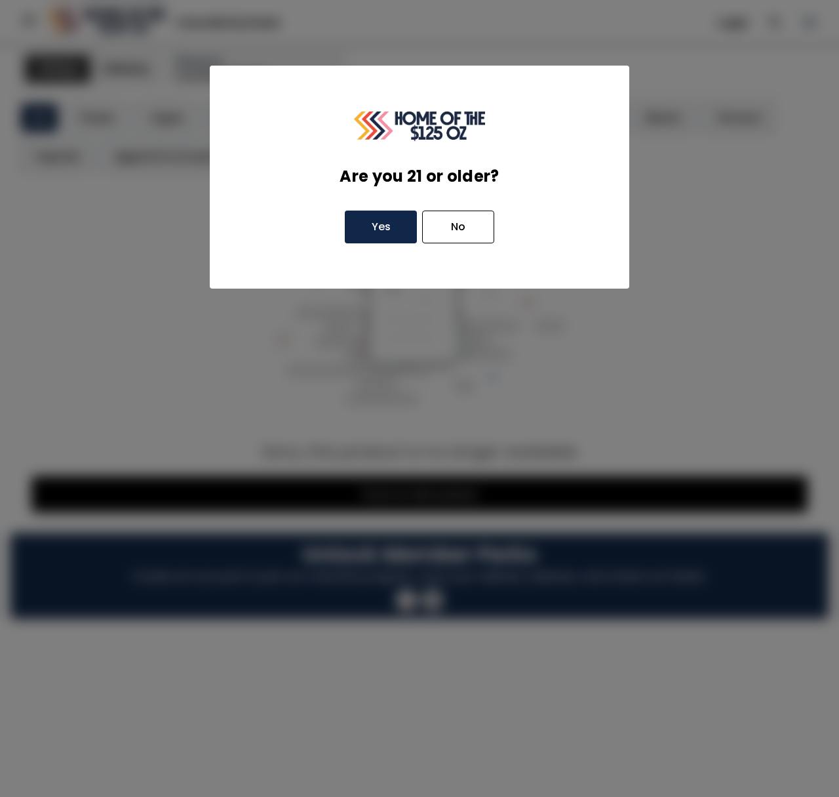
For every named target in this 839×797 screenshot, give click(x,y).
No (458, 226)
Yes (381, 226)
